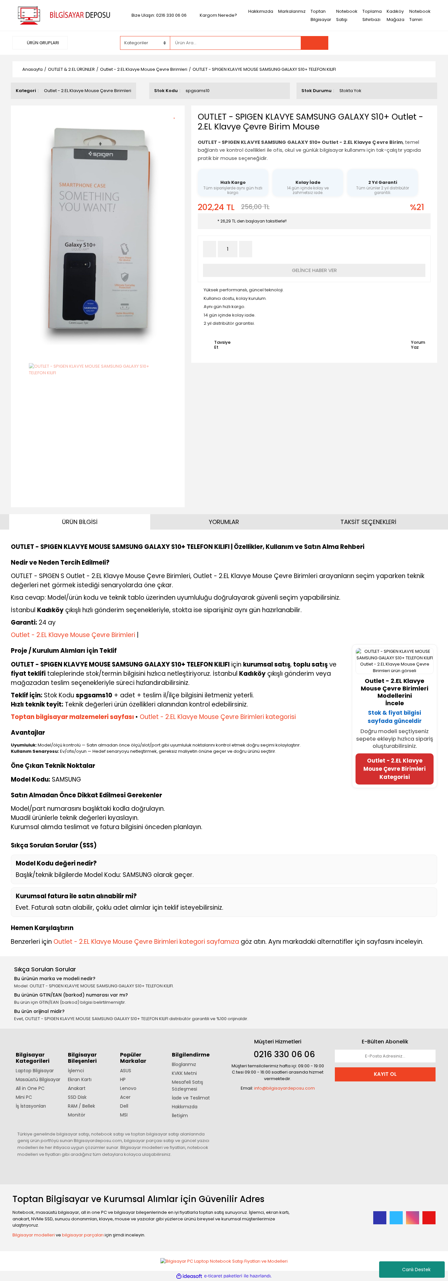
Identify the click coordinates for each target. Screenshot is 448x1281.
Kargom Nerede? (218, 15)
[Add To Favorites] (176, 114)
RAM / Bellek (81, 1106)
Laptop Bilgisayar (35, 1070)
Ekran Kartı (80, 1079)
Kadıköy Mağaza (395, 15)
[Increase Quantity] (245, 249)
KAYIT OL (385, 1074)
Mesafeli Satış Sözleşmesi (187, 1085)
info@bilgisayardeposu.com (284, 1088)
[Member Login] (386, 42)
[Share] (176, 126)
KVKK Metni (184, 1073)
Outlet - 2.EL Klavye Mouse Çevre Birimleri (87, 90)
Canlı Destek (416, 1269)
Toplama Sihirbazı (372, 15)
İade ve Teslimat (191, 1098)
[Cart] (426, 43)
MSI (124, 1115)
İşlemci (76, 1070)
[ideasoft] (189, 1276)
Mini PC (24, 1097)
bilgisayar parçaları (83, 1235)
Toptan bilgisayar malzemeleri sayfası (72, 716)
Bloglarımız (184, 1064)
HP (123, 1079)
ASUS (125, 1070)
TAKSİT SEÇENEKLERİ (368, 522)
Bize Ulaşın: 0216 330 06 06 (159, 15)
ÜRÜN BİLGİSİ (79, 522)
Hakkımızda (260, 11)
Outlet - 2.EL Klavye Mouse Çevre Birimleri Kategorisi (394, 769)
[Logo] (62, 15)
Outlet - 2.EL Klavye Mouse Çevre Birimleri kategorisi (218, 716)
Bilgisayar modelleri (33, 1235)
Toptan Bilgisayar (321, 15)
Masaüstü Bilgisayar (38, 1079)
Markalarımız (292, 11)
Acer (125, 1097)
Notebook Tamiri (420, 15)
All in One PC (30, 1088)
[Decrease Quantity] (209, 249)
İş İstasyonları (31, 1106)
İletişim (180, 1115)
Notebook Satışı (346, 15)
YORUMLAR (224, 522)
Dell (124, 1106)
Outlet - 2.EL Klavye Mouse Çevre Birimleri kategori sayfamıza (146, 941)
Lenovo (128, 1088)
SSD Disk (77, 1097)
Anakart (77, 1088)
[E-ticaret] (223, 1276)
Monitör (76, 1115)
